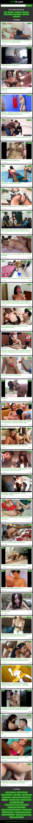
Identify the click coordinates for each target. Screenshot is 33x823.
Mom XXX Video (27, 795)
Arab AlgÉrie (17, 795)
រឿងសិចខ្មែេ (5, 800)
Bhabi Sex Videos (26, 800)
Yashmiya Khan (6, 797)
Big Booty (11, 12)
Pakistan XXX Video (8, 812)
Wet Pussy (26, 12)
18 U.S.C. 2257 (23, 821)
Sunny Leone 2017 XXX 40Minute (11, 810)
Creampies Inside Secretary (23, 812)
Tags (11, 821)
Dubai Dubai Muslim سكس (23, 815)
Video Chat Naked (6, 795)
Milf (5, 12)
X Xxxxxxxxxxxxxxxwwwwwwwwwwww (16, 805)
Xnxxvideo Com (26, 810)
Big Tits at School (22, 792)
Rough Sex (18, 12)
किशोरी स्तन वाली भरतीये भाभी (16, 817)
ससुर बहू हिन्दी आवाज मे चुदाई (16, 802)
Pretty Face (16, 16)
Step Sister (25, 14)
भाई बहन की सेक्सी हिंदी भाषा (8, 815)
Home (7, 821)
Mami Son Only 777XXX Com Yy (21, 797)
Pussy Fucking (8, 14)
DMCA (16, 821)
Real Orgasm (17, 14)
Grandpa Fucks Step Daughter (16, 807)
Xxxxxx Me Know (11, 792)
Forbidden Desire (14, 800)
